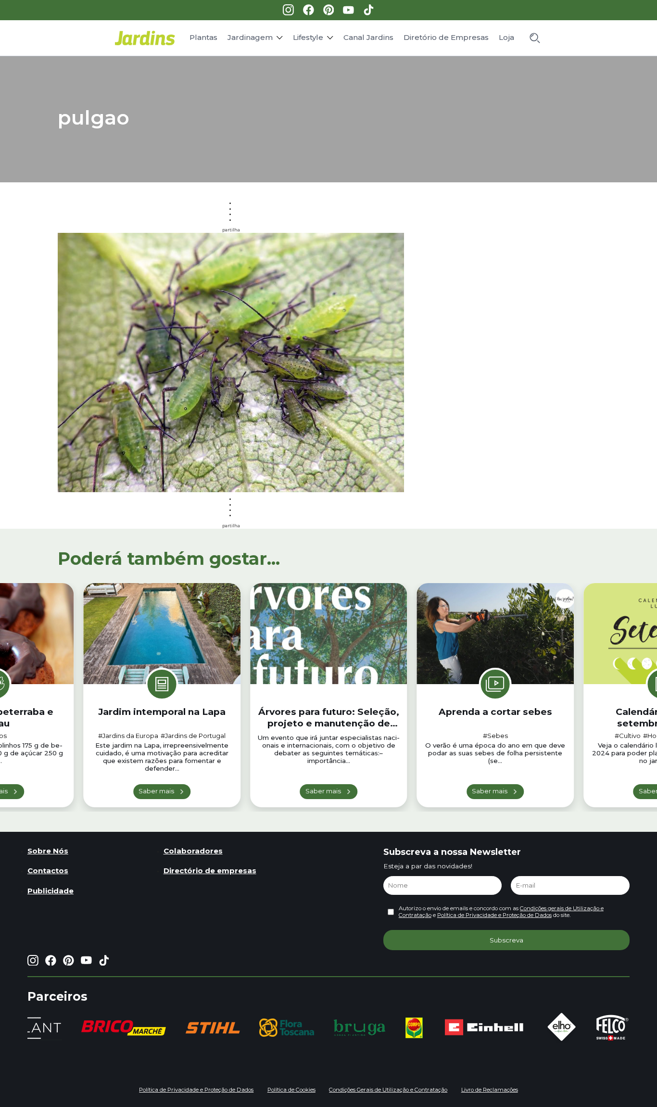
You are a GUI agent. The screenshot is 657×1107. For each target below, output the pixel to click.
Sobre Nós (47, 850)
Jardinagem (250, 37)
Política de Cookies (291, 1089)
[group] (123, 1028)
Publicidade (50, 890)
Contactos (47, 870)
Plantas (203, 37)
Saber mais (156, 791)
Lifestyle (308, 37)
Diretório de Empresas (446, 37)
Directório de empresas (210, 870)
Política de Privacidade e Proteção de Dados (494, 915)
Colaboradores (193, 850)
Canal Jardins (368, 37)
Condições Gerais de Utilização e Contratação (388, 1089)
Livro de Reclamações (489, 1089)
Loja (506, 37)
